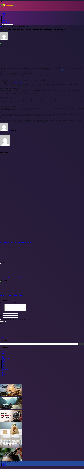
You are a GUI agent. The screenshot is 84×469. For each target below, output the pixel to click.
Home (3, 11)
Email (1, 315)
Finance (3, 18)
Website (1, 317)
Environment (4, 361)
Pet (2, 373)
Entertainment (4, 360)
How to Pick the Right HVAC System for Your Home (13, 278)
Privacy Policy (5, 465)
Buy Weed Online (17, 82)
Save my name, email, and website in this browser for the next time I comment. (15, 319)
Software (4, 377)
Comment (2, 311)
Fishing (3, 364)
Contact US (4, 463)
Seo (3, 375)
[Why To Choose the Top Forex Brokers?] (11, 257)
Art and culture (5, 352)
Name (1, 313)
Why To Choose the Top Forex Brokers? (10, 260)
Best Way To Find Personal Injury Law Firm (11, 295)
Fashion (3, 362)
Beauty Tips (4, 17)
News (3, 372)
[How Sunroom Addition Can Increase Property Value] (11, 447)
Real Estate (4, 374)
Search (1, 342)
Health (3, 19)
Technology (4, 21)
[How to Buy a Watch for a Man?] (11, 421)
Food (3, 366)
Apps (3, 351)
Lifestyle (3, 20)
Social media (4, 376)
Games (3, 367)
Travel (3, 14)
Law (3, 370)
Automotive (4, 354)
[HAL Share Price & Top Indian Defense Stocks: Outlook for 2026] (11, 396)
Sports (3, 13)
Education (4, 359)
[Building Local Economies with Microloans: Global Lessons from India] (11, 434)
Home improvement (5, 22)
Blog (3, 356)
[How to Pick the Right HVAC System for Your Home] (11, 275)
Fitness (3, 365)
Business (3, 12)
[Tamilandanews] (8, 7)
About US (4, 464)
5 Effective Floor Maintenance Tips (10, 339)
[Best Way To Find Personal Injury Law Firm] (11, 293)
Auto (3, 16)
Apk (3, 15)
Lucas (9, 40)
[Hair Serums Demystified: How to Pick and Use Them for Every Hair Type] (11, 460)
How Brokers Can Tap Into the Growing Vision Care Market (15, 242)
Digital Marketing (5, 358)
